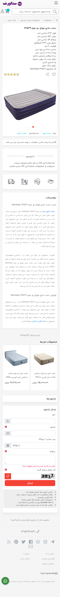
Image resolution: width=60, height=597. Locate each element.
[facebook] (30, 542)
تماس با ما (50, 553)
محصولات (47, 20)
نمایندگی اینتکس (39, 321)
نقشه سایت (24, 558)
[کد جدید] (8, 476)
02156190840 (28, 531)
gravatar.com (46, 502)
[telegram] (52, 542)
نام (53, 415)
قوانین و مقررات (48, 558)
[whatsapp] (38, 542)
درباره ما (26, 553)
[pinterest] (16, 542)
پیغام (52, 451)
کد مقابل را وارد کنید (46, 470)
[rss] (8, 542)
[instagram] (45, 542)
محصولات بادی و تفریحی (30, 20)
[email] (30, 546)
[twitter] (23, 542)
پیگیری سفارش (48, 563)
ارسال (30, 483)
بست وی (47, 133)
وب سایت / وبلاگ (46, 439)
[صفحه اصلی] (57, 20)
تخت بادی (12, 20)
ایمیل (52, 427)
